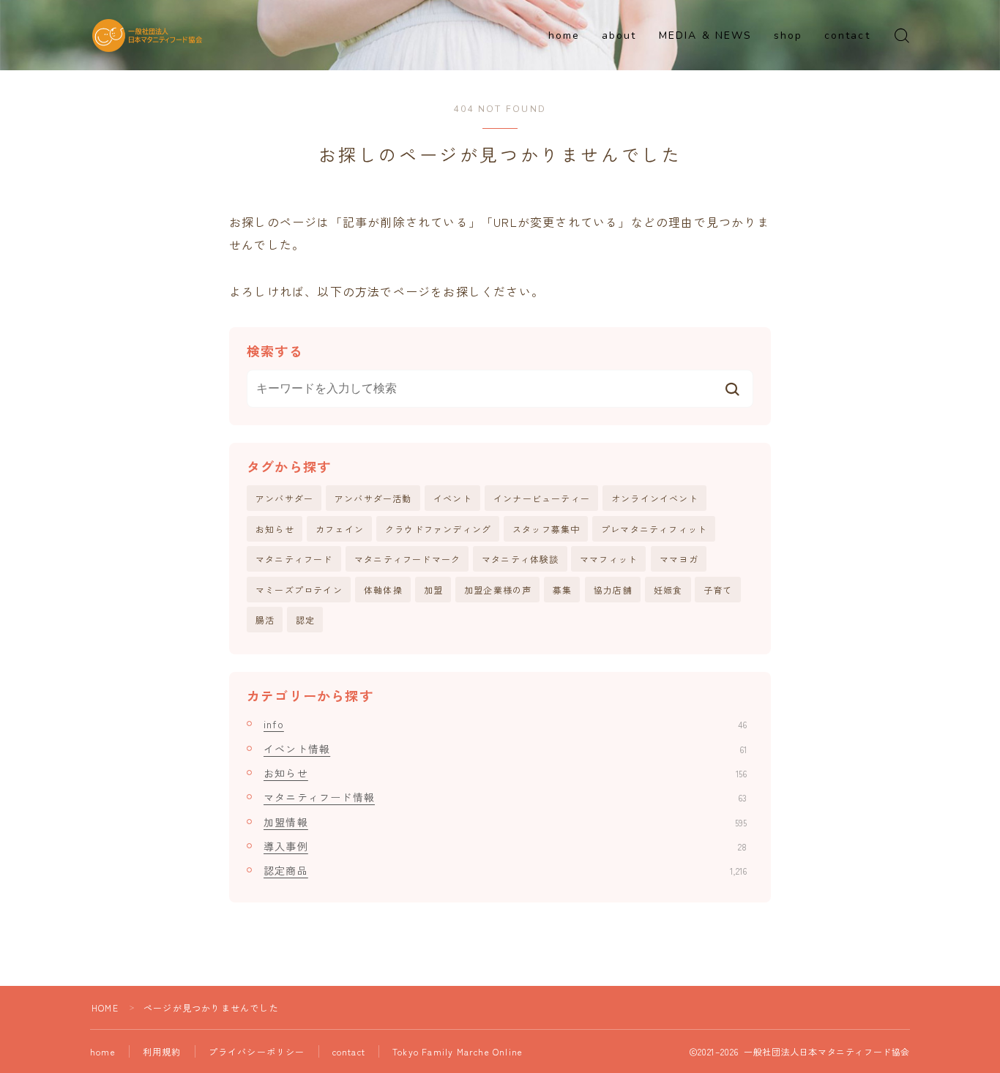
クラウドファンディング (438, 529)
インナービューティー (541, 498)
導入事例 (505, 846)
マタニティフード (294, 559)
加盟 (433, 589)
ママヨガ (679, 559)
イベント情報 (505, 748)
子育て (718, 589)
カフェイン (340, 529)
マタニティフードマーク (407, 559)
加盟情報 (505, 822)
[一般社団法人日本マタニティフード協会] (147, 35)
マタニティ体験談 (520, 559)
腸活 (265, 619)
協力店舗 (613, 589)
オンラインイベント (654, 498)
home (564, 35)
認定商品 (505, 870)
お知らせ (274, 529)
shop (788, 35)
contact (847, 35)
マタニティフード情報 (505, 797)
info (505, 724)
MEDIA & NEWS (705, 35)
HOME (105, 1007)
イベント (452, 498)
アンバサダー (284, 498)
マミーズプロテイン (299, 589)
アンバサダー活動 (373, 498)
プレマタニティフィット (654, 529)
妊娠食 (668, 589)
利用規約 (162, 1051)
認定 (305, 619)
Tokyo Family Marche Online (457, 1051)
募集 (562, 589)
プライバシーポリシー (257, 1051)
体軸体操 (383, 589)
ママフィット (609, 559)
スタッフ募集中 (546, 529)
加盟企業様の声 (497, 589)
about (619, 35)
